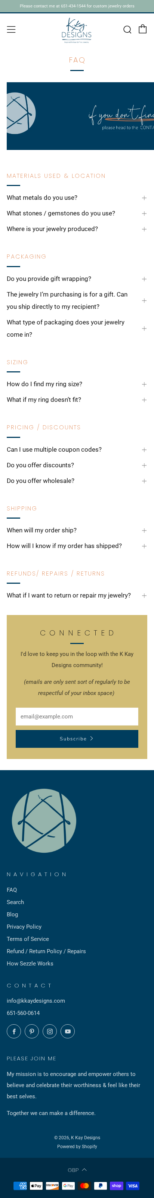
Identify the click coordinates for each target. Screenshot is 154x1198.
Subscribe (73, 739)
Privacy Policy (24, 926)
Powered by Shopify (77, 1146)
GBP (73, 1170)
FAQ (12, 890)
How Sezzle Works (30, 963)
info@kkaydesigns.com (36, 1000)
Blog (12, 914)
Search (15, 902)
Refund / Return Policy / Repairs (46, 951)
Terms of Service (28, 939)
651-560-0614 (23, 1013)
